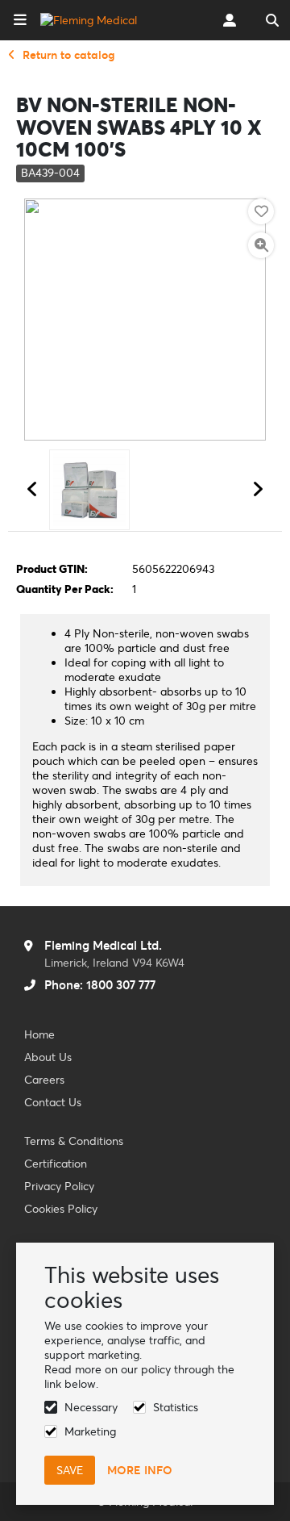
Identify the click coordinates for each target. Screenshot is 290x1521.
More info (139, 1470)
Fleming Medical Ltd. (103, 945)
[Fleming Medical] (88, 20)
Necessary (91, 1407)
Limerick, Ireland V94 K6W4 (114, 962)
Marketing (90, 1431)
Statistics (175, 1407)
